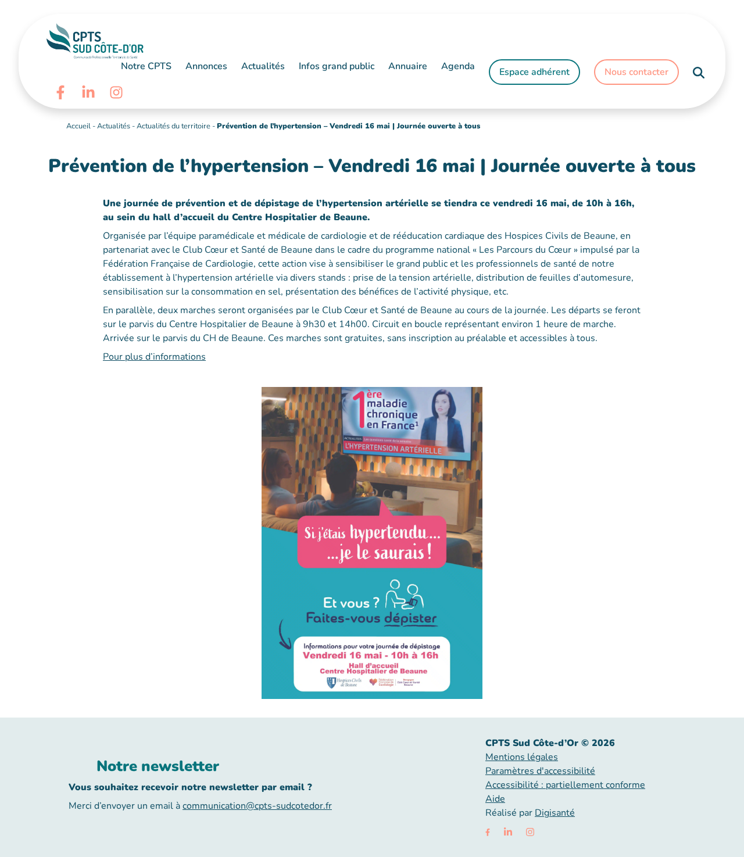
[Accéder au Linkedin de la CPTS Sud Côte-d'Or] (88, 91)
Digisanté (555, 812)
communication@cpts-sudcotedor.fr (257, 805)
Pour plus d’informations (154, 356)
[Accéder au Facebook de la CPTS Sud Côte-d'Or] (60, 91)
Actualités (113, 126)
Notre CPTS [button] (146, 66)
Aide (495, 799)
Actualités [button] (263, 66)
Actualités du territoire (173, 126)
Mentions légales (521, 757)
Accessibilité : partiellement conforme (565, 785)
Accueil (78, 126)
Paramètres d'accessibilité (540, 771)
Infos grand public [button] (336, 66)
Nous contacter (636, 72)
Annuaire (407, 66)
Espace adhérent (534, 72)
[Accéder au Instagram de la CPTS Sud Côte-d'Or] (116, 91)
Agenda (458, 66)
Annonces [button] (206, 66)
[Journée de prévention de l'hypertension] (372, 542)
